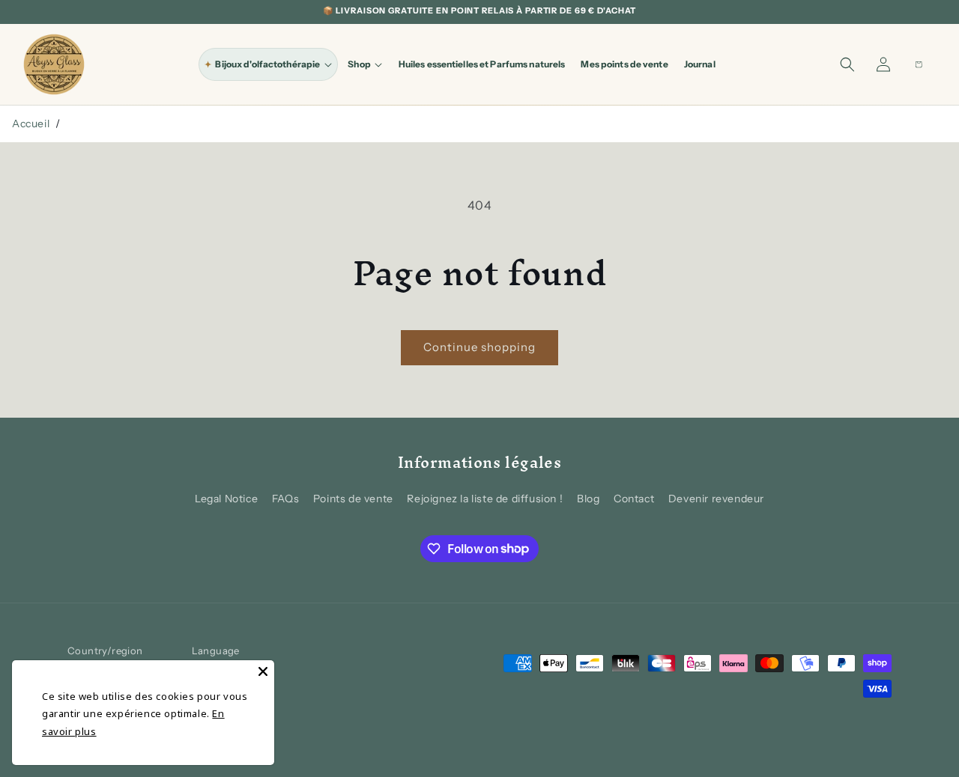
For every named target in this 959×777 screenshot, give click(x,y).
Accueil (30, 123)
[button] (268, 64)
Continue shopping (479, 347)
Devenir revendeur (716, 498)
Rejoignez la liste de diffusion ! (485, 498)
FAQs (285, 498)
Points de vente (353, 498)
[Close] (262, 671)
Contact (634, 498)
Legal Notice (226, 498)
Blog (588, 498)
